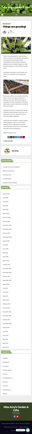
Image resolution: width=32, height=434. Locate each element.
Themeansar (27, 423)
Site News (5, 386)
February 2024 (7, 304)
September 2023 (7, 323)
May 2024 (5, 296)
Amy (11, 31)
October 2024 (6, 276)
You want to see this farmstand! (11, 167)
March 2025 (6, 260)
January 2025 (6, 264)
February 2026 (7, 217)
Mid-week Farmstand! (8, 171)
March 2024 (6, 300)
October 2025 (6, 233)
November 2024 (7, 272)
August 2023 (6, 327)
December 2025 (7, 225)
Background (6, 362)
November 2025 (7, 229)
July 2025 (5, 245)
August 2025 (6, 241)
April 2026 (5, 209)
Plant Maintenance (8, 378)
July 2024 (5, 288)
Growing (5, 374)
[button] (29, 14)
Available (5, 358)
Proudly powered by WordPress (9, 423)
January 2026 (6, 221)
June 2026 (5, 201)
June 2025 (5, 249)
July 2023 (5, 331)
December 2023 (7, 311)
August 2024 (6, 284)
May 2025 (5, 252)
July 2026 (5, 197)
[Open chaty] (28, 430)
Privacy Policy (14, 430)
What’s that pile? (8, 141)
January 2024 (6, 308)
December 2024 (7, 268)
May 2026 (5, 205)
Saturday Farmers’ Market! (10, 182)
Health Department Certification (10, 427)
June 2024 (5, 292)
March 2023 (6, 347)
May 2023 (5, 339)
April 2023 (5, 343)
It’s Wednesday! (7, 178)
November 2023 (7, 315)
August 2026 (6, 193)
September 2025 (7, 237)
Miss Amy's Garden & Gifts (16, 7)
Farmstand (5, 366)
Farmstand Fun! (7, 174)
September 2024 (7, 280)
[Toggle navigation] (16, 15)
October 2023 (6, 319)
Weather (5, 393)
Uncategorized (7, 389)
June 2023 (5, 335)
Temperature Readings (23, 427)
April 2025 (5, 256)
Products (5, 382)
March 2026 (6, 213)
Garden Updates (6, 23)
